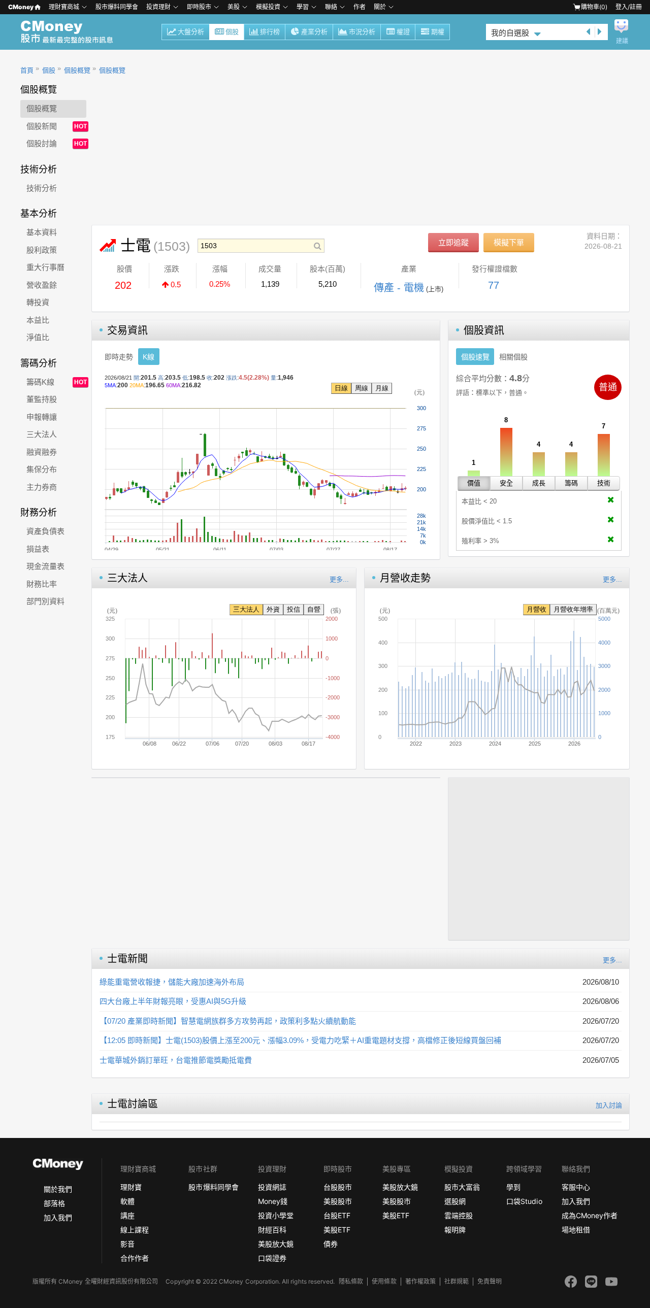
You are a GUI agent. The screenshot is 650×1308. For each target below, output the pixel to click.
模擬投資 (268, 7)
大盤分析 (191, 32)
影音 (127, 1243)
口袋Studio (524, 1201)
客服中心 (576, 1187)
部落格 (54, 1203)
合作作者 (134, 1258)
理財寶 (131, 1187)
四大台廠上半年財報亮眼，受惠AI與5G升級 (173, 1001)
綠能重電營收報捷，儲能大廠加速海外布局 (172, 982)
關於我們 (58, 1189)
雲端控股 (458, 1215)
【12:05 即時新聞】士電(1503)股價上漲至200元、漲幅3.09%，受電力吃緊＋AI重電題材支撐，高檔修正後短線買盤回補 (300, 1040)
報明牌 (455, 1229)
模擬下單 (509, 242)
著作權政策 (420, 1281)
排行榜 (270, 32)
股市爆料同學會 (116, 7)
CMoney (21, 7)
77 (493, 285)
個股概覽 (77, 70)
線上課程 (134, 1229)
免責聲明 (489, 1281)
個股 (232, 32)
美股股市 (337, 1201)
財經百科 (272, 1229)
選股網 (455, 1201)
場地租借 (576, 1229)
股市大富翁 (462, 1187)
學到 (513, 1187)
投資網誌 (272, 1187)
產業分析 (314, 32)
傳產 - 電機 (399, 287)
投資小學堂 (276, 1215)
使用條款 (384, 1281)
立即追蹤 (453, 242)
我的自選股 (510, 32)
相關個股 (513, 357)
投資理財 (158, 7)
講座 (127, 1215)
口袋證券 (272, 1258)
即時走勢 (119, 357)
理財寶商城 (64, 7)
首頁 (27, 70)
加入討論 (609, 1105)
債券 (330, 1243)
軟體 (127, 1201)
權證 (403, 32)
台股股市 (337, 1187)
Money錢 (272, 1201)
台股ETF (336, 1215)
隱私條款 (351, 1281)
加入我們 (58, 1217)
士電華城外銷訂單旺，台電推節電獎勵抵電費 (176, 1060)
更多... (339, 579)
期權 (437, 32)
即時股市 (199, 7)
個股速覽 (475, 357)
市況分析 (362, 32)
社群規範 (456, 1281)
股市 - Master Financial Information (72, 32)
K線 (148, 357)
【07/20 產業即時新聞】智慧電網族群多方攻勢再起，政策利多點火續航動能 (228, 1021)
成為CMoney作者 (590, 1215)
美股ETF (336, 1229)
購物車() (594, 7)
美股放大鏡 (276, 1243)
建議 (622, 41)
